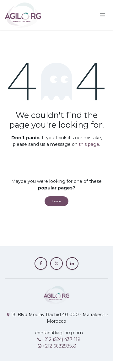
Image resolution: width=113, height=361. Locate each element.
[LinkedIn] (72, 263)
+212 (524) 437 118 (62, 339)
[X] (56, 263)
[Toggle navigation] (102, 15)
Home (56, 201)
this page (89, 144)
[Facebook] (41, 263)
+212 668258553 (59, 346)
